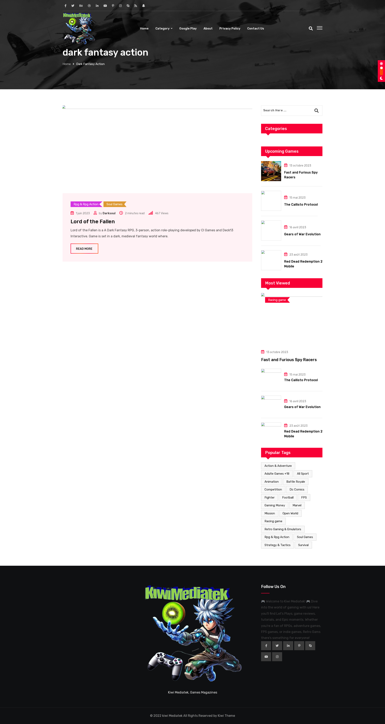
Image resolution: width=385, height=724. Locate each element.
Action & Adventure (278, 466)
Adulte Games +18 (276, 473)
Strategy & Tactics (277, 545)
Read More (84, 249)
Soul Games (305, 537)
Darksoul (109, 213)
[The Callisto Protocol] (271, 201)
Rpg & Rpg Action (276, 537)
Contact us (255, 28)
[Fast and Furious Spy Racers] (271, 171)
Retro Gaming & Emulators (282, 529)
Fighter (269, 497)
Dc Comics (297, 489)
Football (288, 497)
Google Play (188, 28)
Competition (273, 489)
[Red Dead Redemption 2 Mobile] (271, 260)
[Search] (311, 28)
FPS (304, 497)
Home (144, 28)
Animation (271, 481)
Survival (303, 545)
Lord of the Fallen (93, 221)
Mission (269, 513)
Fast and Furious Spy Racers (289, 359)
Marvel (297, 505)
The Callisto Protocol (301, 204)
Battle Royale (295, 481)
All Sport (303, 473)
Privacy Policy (229, 28)
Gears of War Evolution (302, 234)
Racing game (273, 521)
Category (162, 28)
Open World (290, 513)
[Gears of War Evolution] (271, 230)
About (208, 28)
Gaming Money (274, 505)
